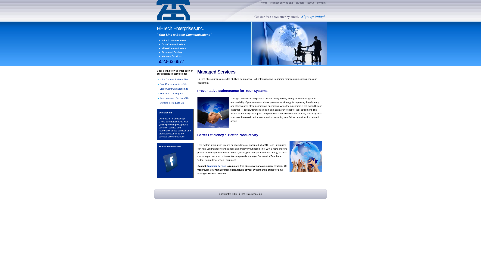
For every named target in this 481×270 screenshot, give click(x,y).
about (310, 2)
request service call (281, 2)
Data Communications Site (173, 84)
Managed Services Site (174, 98)
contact (321, 2)
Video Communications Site (174, 89)
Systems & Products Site (172, 103)
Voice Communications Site (174, 79)
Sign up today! (312, 16)
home (264, 2)
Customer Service (216, 166)
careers (300, 2)
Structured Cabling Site (171, 93)
